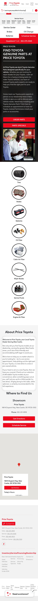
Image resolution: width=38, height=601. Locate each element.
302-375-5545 (11, 534)
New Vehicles (6, 557)
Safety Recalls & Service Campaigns (33, 587)
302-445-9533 (10, 536)
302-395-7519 (17, 539)
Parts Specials (19, 125)
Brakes (9, 31)
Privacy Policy (8, 587)
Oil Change (28, 31)
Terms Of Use (12, 587)
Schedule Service (28, 36)
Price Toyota (3, 587)
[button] (19, 464)
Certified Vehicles (4, 565)
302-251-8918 (10, 531)
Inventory (6, 553)
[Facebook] (4, 544)
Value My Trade (20, 562)
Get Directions (19, 418)
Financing (21, 553)
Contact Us (9, 523)
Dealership (31, 553)
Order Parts (19, 119)
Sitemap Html (22, 587)
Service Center (9, 27)
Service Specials (13, 562)
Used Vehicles (4, 560)
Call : (19, 41)
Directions (29, 559)
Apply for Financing (20, 558)
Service (14, 553)
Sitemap (17, 587)
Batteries (9, 35)
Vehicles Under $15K (5, 570)
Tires (28, 27)
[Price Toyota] (11, 4)
